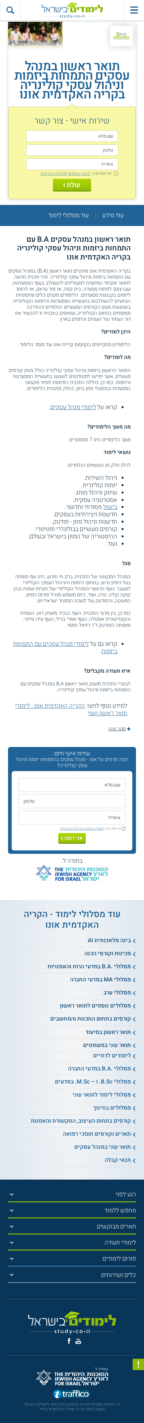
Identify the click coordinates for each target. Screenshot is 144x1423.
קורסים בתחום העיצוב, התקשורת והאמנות (81, 1121)
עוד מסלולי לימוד (68, 215)
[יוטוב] (78, 1341)
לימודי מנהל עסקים (73, 407)
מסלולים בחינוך (112, 1108)
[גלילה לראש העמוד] (138, 1403)
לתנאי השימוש (79, 173)
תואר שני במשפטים (107, 1045)
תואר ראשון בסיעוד (108, 1032)
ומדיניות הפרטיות (54, 173)
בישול (110, 507)
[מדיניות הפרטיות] (138, 1364)
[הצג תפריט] (11, 1194)
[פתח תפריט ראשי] (134, 10)
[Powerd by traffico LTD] (72, 1394)
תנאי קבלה (118, 1160)
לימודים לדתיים (112, 1055)
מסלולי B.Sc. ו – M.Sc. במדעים (93, 1081)
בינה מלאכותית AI (109, 940)
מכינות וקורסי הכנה (107, 953)
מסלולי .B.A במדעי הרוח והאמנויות (89, 966)
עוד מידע (113, 215)
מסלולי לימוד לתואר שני (102, 1095)
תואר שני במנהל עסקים (102, 1147)
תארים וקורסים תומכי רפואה (97, 1134)
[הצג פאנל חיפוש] (10, 10)
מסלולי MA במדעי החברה (100, 979)
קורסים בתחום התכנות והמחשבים (90, 1019)
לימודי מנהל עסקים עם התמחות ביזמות (65, 648)
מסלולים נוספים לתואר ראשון (95, 1005)
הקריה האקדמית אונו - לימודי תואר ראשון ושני (71, 709)
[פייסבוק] (69, 1341)
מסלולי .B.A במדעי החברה (99, 1068)
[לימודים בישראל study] (72, 10)
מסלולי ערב (117, 992)
